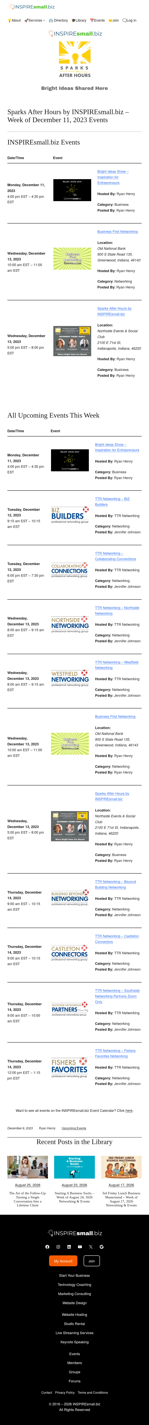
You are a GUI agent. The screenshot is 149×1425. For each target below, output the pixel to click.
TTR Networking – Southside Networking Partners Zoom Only (117, 996)
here (129, 1110)
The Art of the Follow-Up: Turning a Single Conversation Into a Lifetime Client (27, 1199)
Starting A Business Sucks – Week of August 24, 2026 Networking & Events (74, 1197)
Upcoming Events (74, 1128)
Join (91, 1260)
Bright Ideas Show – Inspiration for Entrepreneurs (113, 177)
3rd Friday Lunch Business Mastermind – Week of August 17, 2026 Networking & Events (121, 1199)
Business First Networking (117, 231)
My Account (63, 1260)
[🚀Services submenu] (44, 20)
